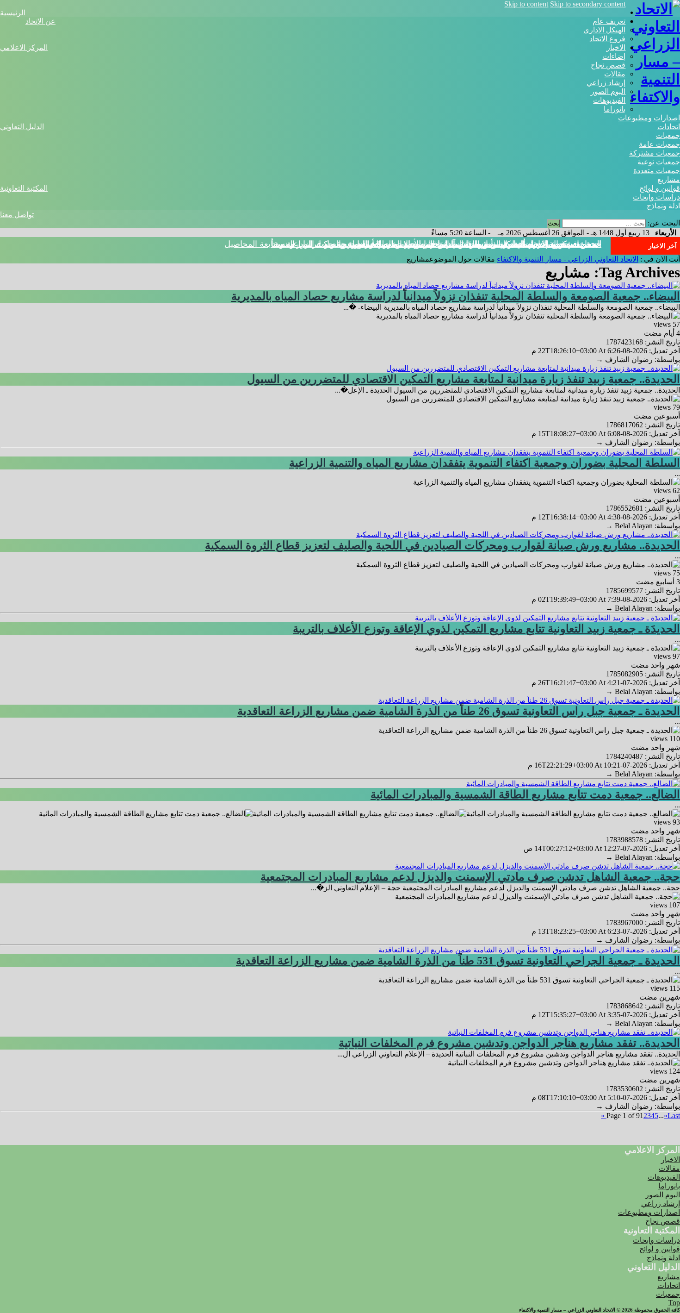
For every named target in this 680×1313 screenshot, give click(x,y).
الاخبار (615, 47)
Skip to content (526, 4)
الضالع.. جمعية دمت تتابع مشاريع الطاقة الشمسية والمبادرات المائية (525, 794)
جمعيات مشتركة (654, 153)
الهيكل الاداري (604, 30)
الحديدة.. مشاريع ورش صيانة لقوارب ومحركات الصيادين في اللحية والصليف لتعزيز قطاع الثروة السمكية (442, 545)
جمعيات (668, 135)
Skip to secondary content (587, 4)
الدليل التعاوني (22, 127)
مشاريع (668, 179)
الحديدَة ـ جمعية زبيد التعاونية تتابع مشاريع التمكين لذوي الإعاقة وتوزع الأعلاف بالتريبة (486, 629)
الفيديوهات (609, 100)
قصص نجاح (608, 65)
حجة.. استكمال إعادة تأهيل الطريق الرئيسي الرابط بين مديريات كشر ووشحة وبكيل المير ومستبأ (436, 244)
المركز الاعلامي (24, 47)
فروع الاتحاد (607, 39)
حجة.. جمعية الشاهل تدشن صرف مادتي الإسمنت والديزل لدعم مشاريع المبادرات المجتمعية (470, 877)
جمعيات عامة (659, 144)
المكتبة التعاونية (24, 188)
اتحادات (668, 127)
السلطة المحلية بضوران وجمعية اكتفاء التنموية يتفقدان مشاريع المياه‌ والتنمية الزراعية (484, 463)
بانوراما (614, 109)
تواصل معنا (17, 215)
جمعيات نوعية (658, 162)
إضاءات (613, 56)
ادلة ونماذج (663, 206)
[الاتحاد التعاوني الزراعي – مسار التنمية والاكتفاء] (652, 96)
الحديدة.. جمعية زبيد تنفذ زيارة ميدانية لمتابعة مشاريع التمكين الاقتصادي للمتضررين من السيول (463, 379)
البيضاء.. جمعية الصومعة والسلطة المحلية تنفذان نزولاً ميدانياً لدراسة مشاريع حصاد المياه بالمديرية (455, 296)
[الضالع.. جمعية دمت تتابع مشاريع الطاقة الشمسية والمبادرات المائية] (573, 784)
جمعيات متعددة (656, 171)
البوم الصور (608, 91)
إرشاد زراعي (606, 83)
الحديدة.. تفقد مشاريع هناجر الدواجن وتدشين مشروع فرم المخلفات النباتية (509, 1043)
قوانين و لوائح (659, 188)
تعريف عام (609, 21)
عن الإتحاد (40, 21)
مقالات (614, 74)
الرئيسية (12, 13)
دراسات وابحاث (656, 197)
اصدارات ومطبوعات (649, 118)
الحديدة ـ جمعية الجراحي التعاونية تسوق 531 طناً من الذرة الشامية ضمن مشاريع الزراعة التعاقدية (458, 961)
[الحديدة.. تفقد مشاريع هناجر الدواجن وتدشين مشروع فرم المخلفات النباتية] (564, 1032)
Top (674, 1303)
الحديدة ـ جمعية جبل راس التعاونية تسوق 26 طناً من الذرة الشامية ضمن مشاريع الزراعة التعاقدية (458, 711)
